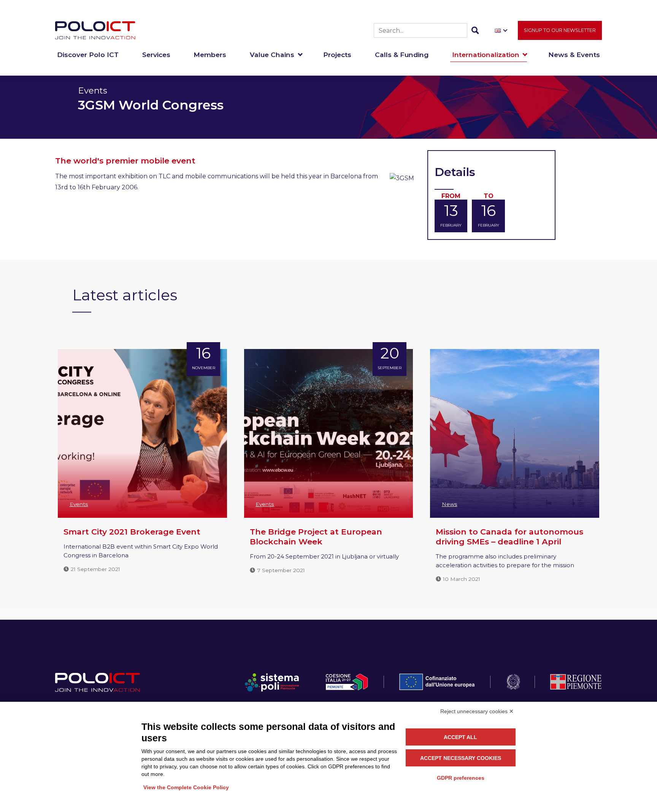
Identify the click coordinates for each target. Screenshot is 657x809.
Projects (337, 55)
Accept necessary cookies (460, 758)
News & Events (574, 55)
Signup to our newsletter (560, 30)
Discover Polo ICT (88, 55)
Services (156, 55)
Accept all (460, 737)
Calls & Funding (401, 55)
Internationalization (485, 55)
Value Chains (272, 55)
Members (210, 55)
